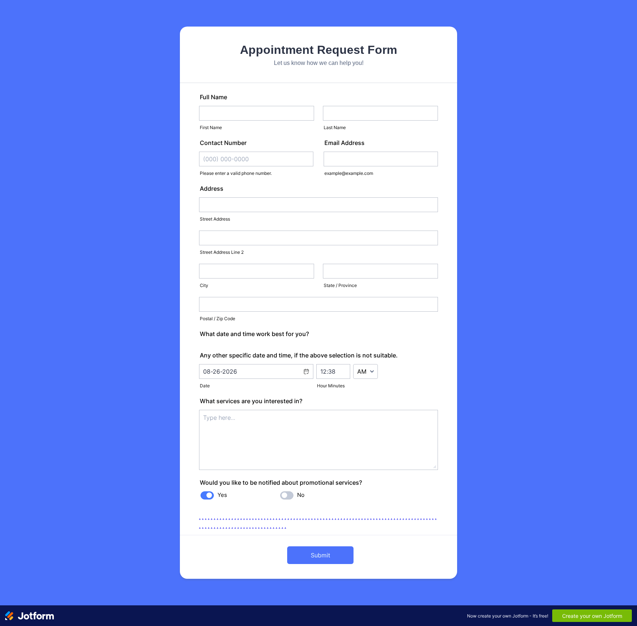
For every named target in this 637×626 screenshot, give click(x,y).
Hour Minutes (331, 385)
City (204, 285)
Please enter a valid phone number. (236, 173)
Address (211, 188)
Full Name (213, 97)
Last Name (335, 127)
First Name (211, 127)
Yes (222, 494)
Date (205, 385)
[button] (306, 376)
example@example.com (348, 173)
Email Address (344, 142)
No (300, 494)
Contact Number (223, 142)
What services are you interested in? (251, 401)
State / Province (340, 285)
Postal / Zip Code (217, 318)
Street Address (215, 219)
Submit (320, 555)
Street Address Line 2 (222, 252)
